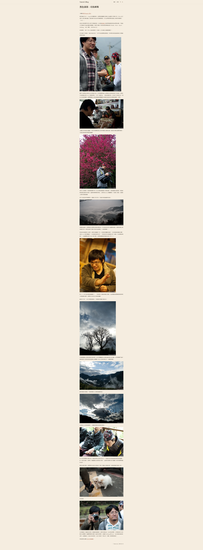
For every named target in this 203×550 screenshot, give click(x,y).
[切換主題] (122, 2)
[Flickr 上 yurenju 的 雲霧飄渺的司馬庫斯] (101, 375)
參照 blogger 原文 (87, 13)
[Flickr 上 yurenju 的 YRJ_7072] (101, 162)
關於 (114, 2)
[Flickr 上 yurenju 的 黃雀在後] (101, 515)
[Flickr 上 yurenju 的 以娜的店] (101, 114)
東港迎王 (103, 23)
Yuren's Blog (84, 2)
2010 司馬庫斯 (90, 539)
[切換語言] (120, 2)
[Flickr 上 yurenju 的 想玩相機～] (101, 482)
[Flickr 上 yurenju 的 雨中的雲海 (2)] (101, 212)
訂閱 (118, 2)
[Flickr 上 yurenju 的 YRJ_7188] (101, 408)
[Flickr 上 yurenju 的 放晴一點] (101, 328)
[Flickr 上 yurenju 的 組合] (101, 64)
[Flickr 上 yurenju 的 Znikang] (101, 265)
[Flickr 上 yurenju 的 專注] (101, 441)
